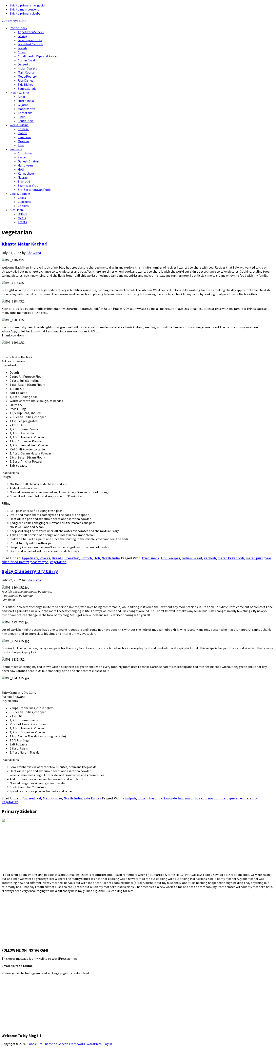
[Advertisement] (32, 918)
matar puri (254, 558)
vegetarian (58, 562)
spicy (254, 798)
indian (142, 798)
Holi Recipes (170, 558)
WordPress (94, 1044)
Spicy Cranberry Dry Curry (30, 571)
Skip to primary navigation (28, 5)
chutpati (129, 798)
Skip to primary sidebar (26, 13)
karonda (155, 798)
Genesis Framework (71, 1044)
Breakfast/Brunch (78, 558)
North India (111, 558)
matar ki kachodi (231, 558)
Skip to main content (24, 9)
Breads (57, 558)
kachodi (210, 558)
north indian (217, 798)
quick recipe (238, 798)
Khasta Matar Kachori (25, 244)
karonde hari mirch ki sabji (185, 798)
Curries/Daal (31, 798)
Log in (107, 1044)
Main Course (52, 798)
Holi (97, 558)
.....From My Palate (14, 21)
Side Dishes (92, 798)
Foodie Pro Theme (40, 1044)
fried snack (150, 558)
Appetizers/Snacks (36, 558)
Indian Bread (192, 558)
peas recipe (39, 562)
